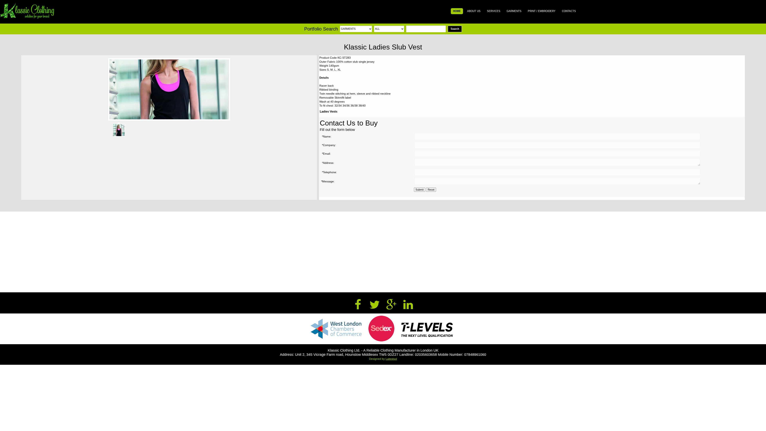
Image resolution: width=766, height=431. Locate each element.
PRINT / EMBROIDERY (542, 11)
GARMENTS (514, 11)
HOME (457, 11)
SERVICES (493, 11)
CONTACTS (569, 11)
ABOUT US (474, 11)
